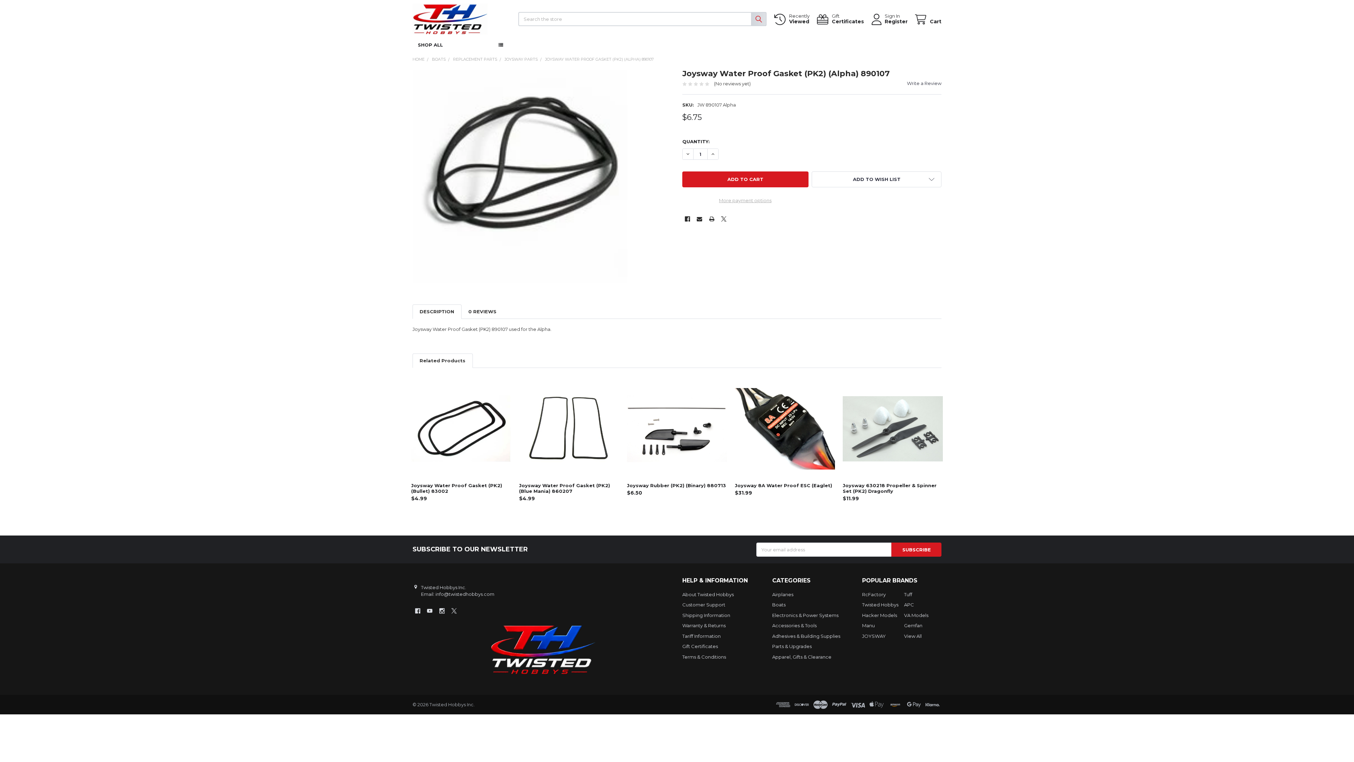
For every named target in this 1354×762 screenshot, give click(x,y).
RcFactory (874, 594)
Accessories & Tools (794, 625)
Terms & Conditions (704, 657)
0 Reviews (482, 311)
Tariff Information (701, 636)
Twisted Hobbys (880, 604)
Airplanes (782, 594)
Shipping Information (706, 615)
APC (909, 604)
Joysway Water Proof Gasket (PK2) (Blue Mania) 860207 (564, 488)
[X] (724, 219)
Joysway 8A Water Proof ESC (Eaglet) (783, 485)
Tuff (908, 594)
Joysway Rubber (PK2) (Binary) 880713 (676, 485)
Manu (868, 625)
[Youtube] (430, 611)
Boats (779, 604)
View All (913, 636)
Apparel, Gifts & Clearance (801, 657)
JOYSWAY (874, 636)
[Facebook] (687, 219)
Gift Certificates (700, 646)
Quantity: (696, 141)
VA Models (916, 615)
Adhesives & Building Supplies (806, 636)
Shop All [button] (430, 45)
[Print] (712, 219)
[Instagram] (442, 611)
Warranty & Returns (704, 625)
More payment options (745, 200)
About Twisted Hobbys (708, 594)
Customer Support (703, 604)
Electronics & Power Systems (805, 615)
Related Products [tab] (442, 360)
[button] (876, 179)
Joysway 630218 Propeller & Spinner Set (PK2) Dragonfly (890, 488)
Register (896, 22)
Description (437, 311)
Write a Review (924, 83)
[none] (520, 176)
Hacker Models (879, 615)
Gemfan (913, 625)
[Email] (699, 219)
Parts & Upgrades (792, 646)
